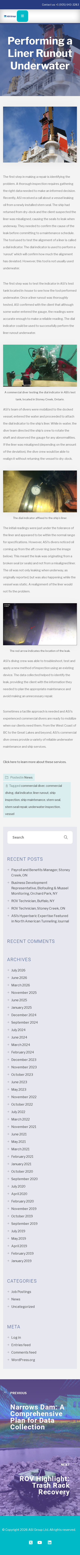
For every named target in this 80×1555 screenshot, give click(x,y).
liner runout (41, 793)
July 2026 (18, 970)
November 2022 (24, 1097)
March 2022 (20, 1119)
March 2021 (20, 1149)
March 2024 (20, 1045)
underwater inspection (44, 807)
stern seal (53, 800)
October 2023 (22, 1075)
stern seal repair (16, 807)
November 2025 (24, 993)
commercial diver (33, 786)
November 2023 (24, 1067)
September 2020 (24, 1179)
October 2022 (22, 1104)
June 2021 (19, 1134)
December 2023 (23, 1060)
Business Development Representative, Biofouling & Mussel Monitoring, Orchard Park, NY (39, 888)
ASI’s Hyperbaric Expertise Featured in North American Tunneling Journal (40, 918)
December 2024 (24, 1015)
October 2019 (22, 1216)
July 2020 (18, 1186)
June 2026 (19, 978)
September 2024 (24, 1022)
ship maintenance (33, 800)
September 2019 (24, 1224)
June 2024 (19, 1037)
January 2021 (21, 1164)
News (28, 777)
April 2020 (19, 1194)
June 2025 (19, 1000)
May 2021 (18, 1142)
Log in (16, 1338)
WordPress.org (23, 1360)
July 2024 (18, 1030)
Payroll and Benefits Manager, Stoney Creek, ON (40, 872)
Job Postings (21, 1292)
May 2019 (18, 1239)
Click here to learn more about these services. (34, 762)
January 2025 (21, 1008)
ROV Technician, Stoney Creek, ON (38, 908)
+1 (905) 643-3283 (67, 4)
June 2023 (19, 1082)
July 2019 (18, 1231)
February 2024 (22, 1052)
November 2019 (24, 1209)
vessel (9, 814)
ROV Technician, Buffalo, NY (33, 901)
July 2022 (18, 1112)
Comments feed (23, 1352)
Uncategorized (23, 1307)
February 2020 (22, 1201)
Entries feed (21, 1345)
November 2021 (23, 1127)
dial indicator (23, 793)
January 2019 (21, 1261)
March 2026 (20, 985)
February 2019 (22, 1253)
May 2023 (18, 1090)
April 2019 (19, 1246)
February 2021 (22, 1157)
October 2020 (22, 1171)
